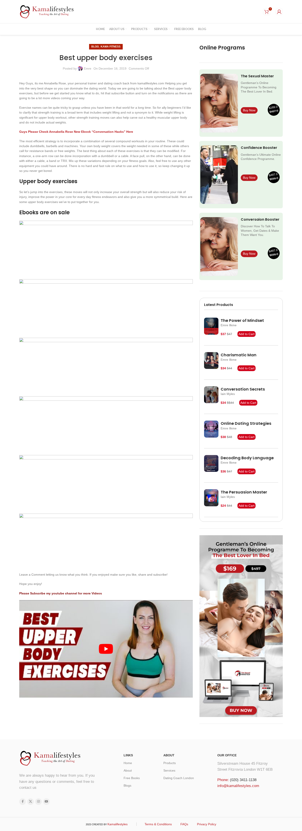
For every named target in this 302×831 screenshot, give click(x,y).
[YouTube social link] (46, 801)
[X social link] (30, 801)
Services (169, 770)
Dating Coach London (178, 778)
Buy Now (249, 110)
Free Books (132, 778)
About (128, 770)
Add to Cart (246, 334)
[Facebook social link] (22, 801)
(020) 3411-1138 (243, 780)
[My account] (279, 11)
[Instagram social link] (38, 801)
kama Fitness (110, 46)
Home (128, 763)
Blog (95, 46)
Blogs (127, 785)
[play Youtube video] (106, 649)
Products (169, 763)
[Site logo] (47, 11)
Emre (87, 68)
